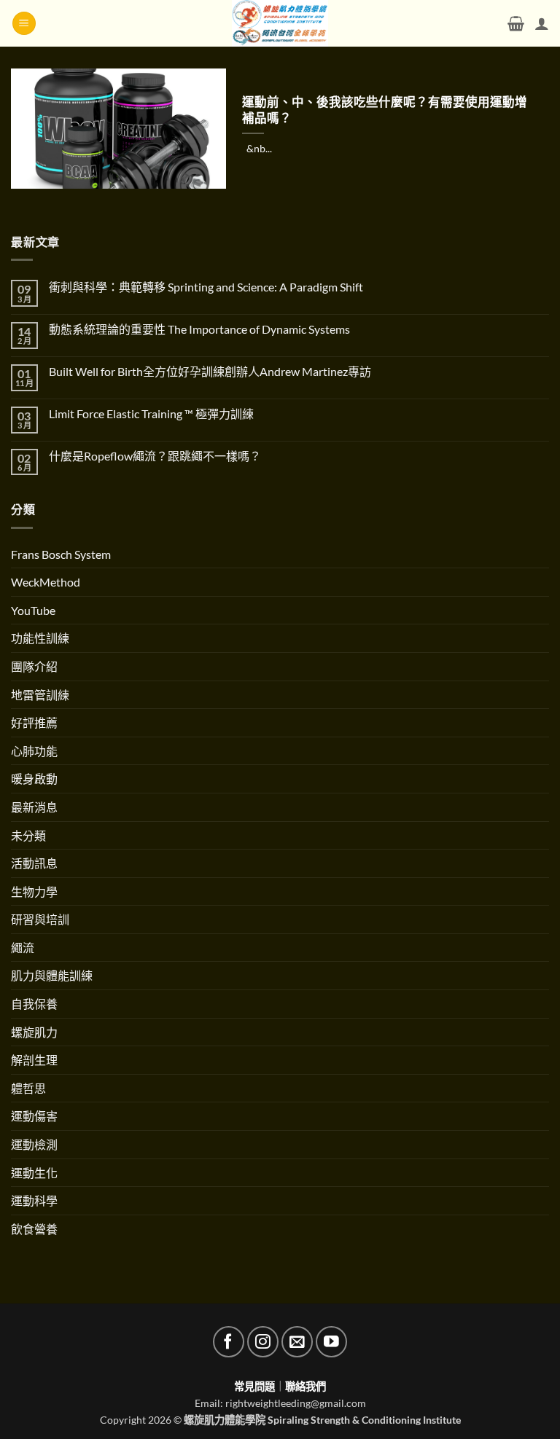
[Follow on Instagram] (263, 1341)
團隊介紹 (34, 666)
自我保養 (34, 1004)
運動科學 (34, 1200)
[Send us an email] (297, 1341)
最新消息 (34, 807)
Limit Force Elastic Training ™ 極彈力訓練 (151, 413)
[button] (24, 24)
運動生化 (34, 1173)
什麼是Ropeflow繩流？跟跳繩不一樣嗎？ (155, 456)
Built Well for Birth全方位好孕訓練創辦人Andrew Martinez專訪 (210, 371)
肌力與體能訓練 (52, 975)
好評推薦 (34, 722)
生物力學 (34, 891)
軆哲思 (28, 1088)
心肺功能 (34, 751)
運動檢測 (34, 1144)
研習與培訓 (40, 919)
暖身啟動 (34, 778)
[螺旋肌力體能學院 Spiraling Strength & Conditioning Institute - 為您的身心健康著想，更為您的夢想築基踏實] (280, 23)
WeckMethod (45, 582)
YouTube (33, 610)
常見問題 (254, 1386)
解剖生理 (34, 1060)
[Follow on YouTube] (331, 1341)
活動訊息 (34, 863)
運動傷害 (34, 1116)
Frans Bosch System (61, 554)
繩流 (22, 947)
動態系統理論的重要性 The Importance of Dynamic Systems (199, 329)
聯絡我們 (305, 1386)
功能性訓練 (40, 638)
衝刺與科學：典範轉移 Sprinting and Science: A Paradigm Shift (206, 287)
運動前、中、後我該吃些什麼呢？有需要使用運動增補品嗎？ (384, 110)
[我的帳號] (541, 23)
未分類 (28, 835)
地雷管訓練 (40, 695)
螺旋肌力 (34, 1032)
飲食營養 (34, 1229)
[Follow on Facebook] (228, 1341)
